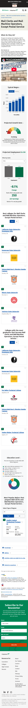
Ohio (4, 161)
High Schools (5, 667)
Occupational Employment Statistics (14, 589)
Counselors (5, 661)
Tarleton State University (10, 311)
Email (2, 627)
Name (2, 620)
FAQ (16, 671)
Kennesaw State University (11, 250)
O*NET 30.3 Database (12, 577)
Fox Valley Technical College (11, 390)
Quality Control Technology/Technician (13, 522)
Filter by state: (6, 158)
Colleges (4, 664)
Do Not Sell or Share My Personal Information (20, 685)
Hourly (17, 91)
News (16, 666)
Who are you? (5, 634)
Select (3, 638)
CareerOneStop (8, 594)
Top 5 (12, 221)
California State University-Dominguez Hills (11, 230)
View (14, 5)
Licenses (17, 681)
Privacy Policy (19, 676)
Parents (4, 669)
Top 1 (8, 516)
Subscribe (14, 645)
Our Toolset (18, 661)
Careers (3, 15)
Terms (17, 678)
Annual (11, 91)
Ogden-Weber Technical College (13, 432)
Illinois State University (10, 292)
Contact (17, 668)
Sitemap (17, 673)
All (16, 221)
